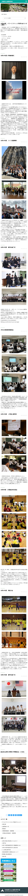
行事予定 (3, 843)
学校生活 (5, 14)
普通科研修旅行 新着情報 (8, 830)
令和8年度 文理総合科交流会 (9, 489)
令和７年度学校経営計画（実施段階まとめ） (11, 845)
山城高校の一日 (5, 826)
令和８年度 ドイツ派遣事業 (9, 140)
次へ (20, 815)
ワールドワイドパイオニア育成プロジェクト (11, 822)
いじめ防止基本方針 (6, 849)
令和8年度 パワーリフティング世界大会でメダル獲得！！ (14, 24)
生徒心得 (3, 856)
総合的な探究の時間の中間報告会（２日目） (13, 752)
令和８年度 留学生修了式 (9, 247)
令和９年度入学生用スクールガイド (9, 841)
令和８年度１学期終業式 (7, 55)
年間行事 (3, 824)
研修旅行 (3, 828)
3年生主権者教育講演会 (7, 330)
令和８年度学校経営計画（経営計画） (9, 847)
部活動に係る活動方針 (6, 854)
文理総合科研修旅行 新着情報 (9, 833)
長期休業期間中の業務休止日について (9, 852)
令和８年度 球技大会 (7, 590)
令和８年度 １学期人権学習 (9, 414)
